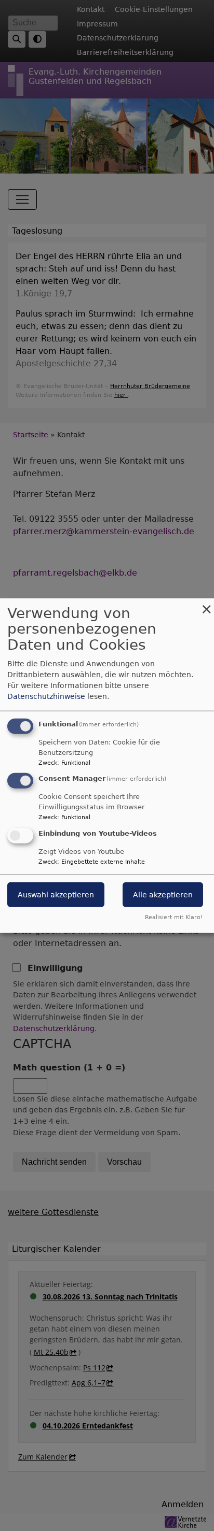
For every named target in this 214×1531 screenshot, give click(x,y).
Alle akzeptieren (163, 895)
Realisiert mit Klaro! (174, 917)
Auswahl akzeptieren (56, 895)
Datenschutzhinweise (46, 696)
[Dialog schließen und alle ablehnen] (206, 604)
